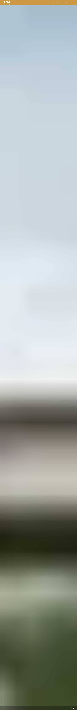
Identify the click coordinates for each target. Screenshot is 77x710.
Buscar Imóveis (59, 2)
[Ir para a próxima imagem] (7, 708)
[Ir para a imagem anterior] (4, 708)
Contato (67, 2)
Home (53, 2)
